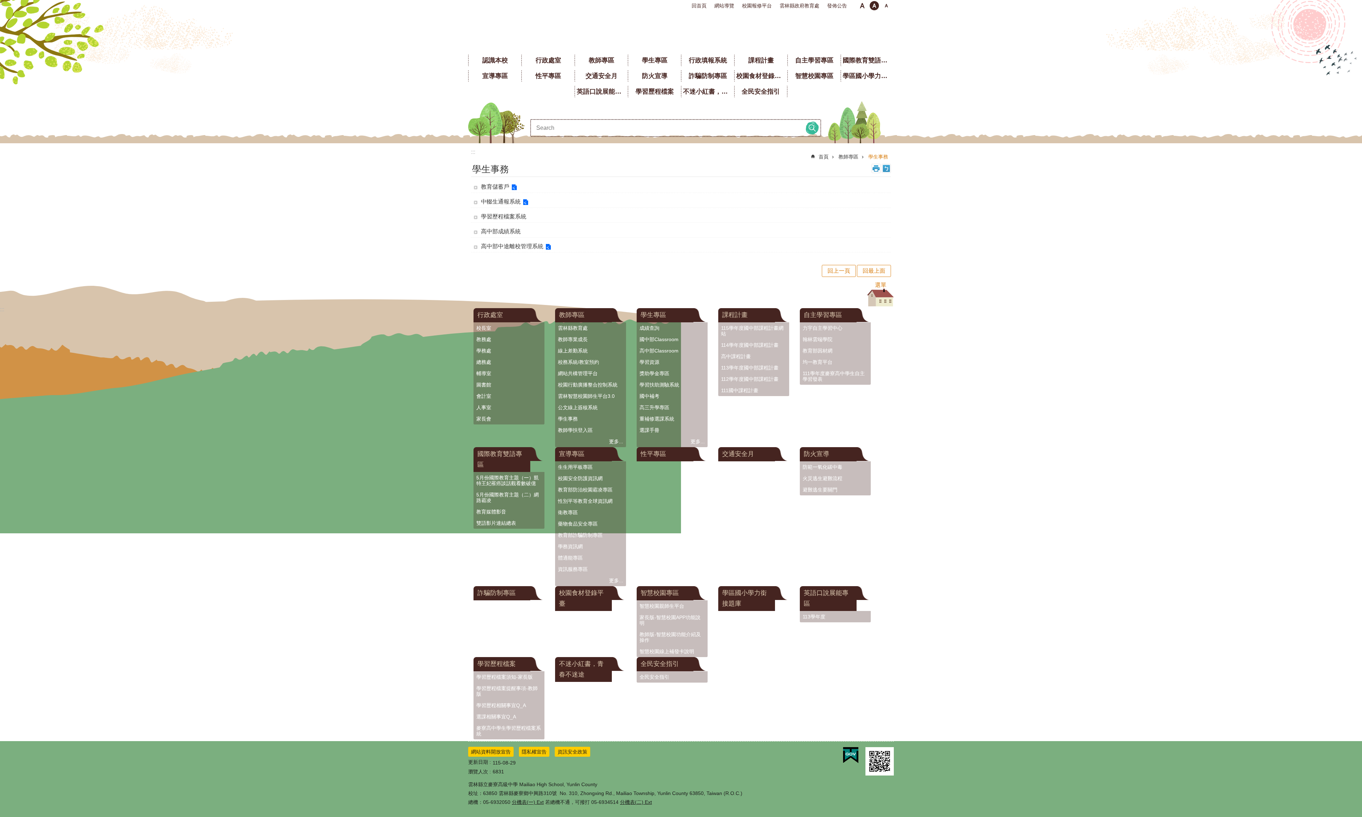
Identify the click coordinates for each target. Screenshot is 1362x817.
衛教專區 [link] (568, 512)
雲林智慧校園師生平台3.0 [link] (586, 396)
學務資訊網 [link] (570, 546)
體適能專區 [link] (570, 558)
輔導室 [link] (483, 373)
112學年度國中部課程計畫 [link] (750, 379)
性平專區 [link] (548, 75)
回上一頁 (838, 271)
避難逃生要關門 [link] (820, 490)
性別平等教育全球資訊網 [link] (585, 501)
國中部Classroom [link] (659, 339)
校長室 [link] (483, 328)
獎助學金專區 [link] (654, 373)
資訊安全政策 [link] (572, 752)
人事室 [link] (483, 407)
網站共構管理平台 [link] (578, 373)
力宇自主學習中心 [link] (822, 328)
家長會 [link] (483, 419)
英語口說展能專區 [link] (602, 91)
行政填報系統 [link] (708, 60)
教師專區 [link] (601, 60)
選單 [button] (880, 285)
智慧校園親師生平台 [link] (662, 606)
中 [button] (874, 5)
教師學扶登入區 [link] (575, 430)
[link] (850, 755)
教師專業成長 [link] (573, 339)
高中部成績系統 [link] (501, 231)
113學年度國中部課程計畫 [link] (750, 368)
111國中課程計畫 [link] (739, 390)
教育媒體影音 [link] (491, 512)
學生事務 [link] (878, 157)
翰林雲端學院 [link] (817, 339)
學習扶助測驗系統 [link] (659, 385)
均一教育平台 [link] (817, 362)
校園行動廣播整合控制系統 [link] (588, 385)
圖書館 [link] (483, 385)
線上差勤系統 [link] (573, 351)
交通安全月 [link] (602, 75)
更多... (616, 441)
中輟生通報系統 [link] (501, 202)
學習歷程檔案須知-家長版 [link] (504, 677)
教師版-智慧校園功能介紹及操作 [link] (670, 637)
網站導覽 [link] (724, 6)
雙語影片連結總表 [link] (496, 523)
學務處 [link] (483, 351)
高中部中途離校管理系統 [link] (512, 246)
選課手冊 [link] (649, 430)
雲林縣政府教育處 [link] (799, 6)
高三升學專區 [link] (654, 407)
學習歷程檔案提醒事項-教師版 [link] (507, 691)
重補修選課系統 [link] (657, 419)
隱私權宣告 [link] (534, 752)
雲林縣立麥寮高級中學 (681, 32)
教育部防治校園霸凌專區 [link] (585, 490)
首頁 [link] (824, 157)
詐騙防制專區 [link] (708, 75)
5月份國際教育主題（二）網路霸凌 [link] (507, 497)
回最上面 (874, 271)
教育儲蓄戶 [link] (495, 187)
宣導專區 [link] (495, 75)
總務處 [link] (483, 362)
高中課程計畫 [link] (736, 356)
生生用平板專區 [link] (575, 467)
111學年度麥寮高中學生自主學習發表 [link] (834, 376)
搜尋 (812, 128)
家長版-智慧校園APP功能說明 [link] (670, 620)
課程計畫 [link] (761, 60)
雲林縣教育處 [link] (573, 328)
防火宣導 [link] (655, 75)
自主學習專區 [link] (814, 60)
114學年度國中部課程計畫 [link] (750, 345)
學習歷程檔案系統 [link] (503, 216)
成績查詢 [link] (649, 328)
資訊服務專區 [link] (573, 569)
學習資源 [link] (649, 362)
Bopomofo (886, 168)
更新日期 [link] (478, 762)
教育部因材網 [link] (817, 351)
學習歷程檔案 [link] (655, 91)
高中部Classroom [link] (659, 351)
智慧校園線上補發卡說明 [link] (667, 651)
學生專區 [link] (655, 60)
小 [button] (862, 5)
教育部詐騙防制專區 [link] (580, 535)
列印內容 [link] (876, 168)
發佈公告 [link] (837, 6)
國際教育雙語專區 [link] (868, 60)
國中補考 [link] (649, 396)
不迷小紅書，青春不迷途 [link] (708, 91)
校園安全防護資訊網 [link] (580, 478)
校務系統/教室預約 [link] (578, 362)
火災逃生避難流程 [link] (822, 478)
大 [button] (886, 5)
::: (2, 3)
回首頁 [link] (699, 6)
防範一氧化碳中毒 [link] (822, 467)
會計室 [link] (483, 396)
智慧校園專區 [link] (814, 75)
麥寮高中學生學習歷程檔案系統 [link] (508, 731)
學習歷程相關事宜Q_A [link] (501, 705)
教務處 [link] (483, 339)
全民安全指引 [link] (761, 91)
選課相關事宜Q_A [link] (496, 716)
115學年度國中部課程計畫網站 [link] (752, 331)
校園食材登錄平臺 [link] (761, 75)
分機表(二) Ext (636, 802)
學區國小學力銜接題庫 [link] (868, 75)
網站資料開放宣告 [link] (491, 752)
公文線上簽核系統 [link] (578, 407)
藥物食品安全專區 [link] (578, 524)
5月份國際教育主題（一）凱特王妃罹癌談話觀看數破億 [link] (507, 480)
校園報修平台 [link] (757, 6)
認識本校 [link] (495, 60)
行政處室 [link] (548, 60)
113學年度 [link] (814, 616)
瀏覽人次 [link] (478, 771)
